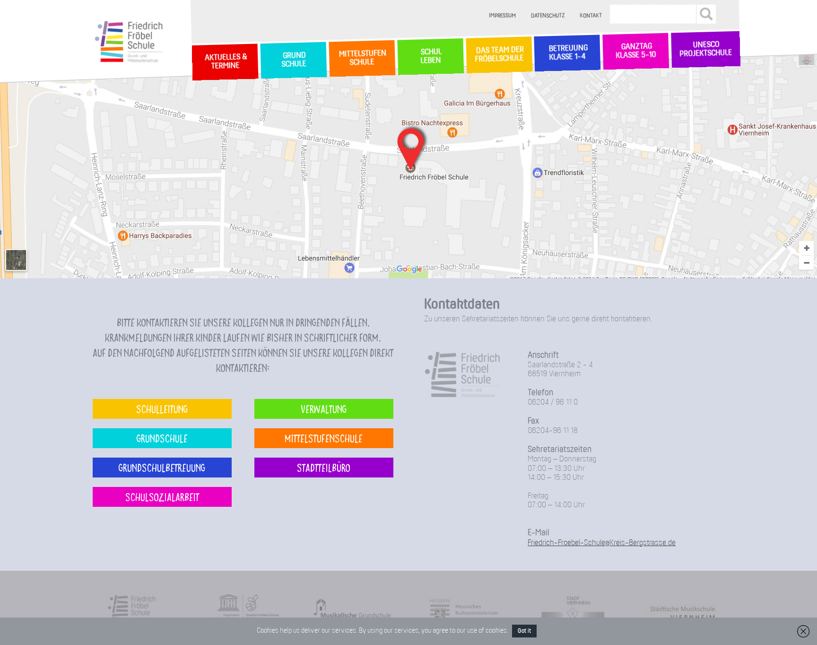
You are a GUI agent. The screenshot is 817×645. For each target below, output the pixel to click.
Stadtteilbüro (323, 467)
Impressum (502, 16)
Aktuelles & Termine (225, 62)
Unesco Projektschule (705, 50)
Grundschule (162, 438)
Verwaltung (324, 408)
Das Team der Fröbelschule (498, 55)
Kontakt (591, 16)
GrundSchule (293, 60)
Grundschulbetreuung (162, 467)
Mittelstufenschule (324, 438)
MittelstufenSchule (361, 58)
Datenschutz (548, 16)
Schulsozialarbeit (162, 496)
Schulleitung (162, 408)
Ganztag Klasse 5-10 (636, 52)
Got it (524, 631)
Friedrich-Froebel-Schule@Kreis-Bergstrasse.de (602, 543)
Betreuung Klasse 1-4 (567, 53)
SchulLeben (430, 56)
